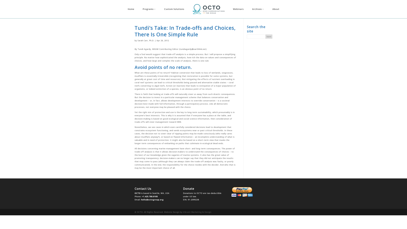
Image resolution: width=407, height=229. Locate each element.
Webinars (238, 9)
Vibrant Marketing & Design (197, 212)
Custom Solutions (174, 9)
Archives (257, 9)
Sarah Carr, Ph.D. (146, 40)
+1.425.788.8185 (150, 196)
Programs (148, 9)
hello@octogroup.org (152, 199)
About (275, 9)
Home (131, 9)
